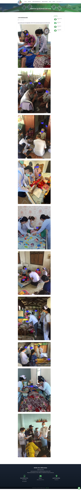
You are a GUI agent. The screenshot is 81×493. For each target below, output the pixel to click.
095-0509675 (24, 481)
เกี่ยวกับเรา (29, 1)
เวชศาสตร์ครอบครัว (45, 7)
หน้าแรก (25, 1)
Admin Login (47, 487)
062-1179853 (24, 479)
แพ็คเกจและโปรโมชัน (45, 1)
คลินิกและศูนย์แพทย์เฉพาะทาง (39, 7)
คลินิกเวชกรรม (59, 22)
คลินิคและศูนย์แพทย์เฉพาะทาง (36, 1)
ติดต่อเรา (54, 1)
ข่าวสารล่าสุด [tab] (55, 15)
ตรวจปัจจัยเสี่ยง (59, 29)
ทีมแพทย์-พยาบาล (59, 18)
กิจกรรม (50, 1)
